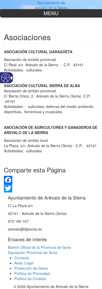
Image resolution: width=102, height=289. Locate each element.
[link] (51, 180)
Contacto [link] (21, 257)
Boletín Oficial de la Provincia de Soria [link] (39, 247)
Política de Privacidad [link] (32, 273)
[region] (51, 13)
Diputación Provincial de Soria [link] (32, 252)
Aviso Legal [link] (23, 263)
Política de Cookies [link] (30, 278)
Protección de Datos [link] (31, 268)
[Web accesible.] (5, 78)
